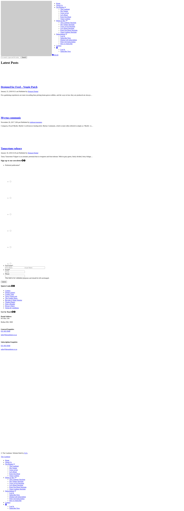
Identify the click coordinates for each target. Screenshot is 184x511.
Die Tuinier (64, 11)
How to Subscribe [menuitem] (15, 501)
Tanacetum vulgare (11, 148)
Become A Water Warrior (13, 300)
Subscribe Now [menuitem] (14, 495)
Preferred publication (12, 165)
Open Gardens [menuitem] (14, 476)
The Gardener (65, 9)
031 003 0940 (5, 331)
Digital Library (10, 292)
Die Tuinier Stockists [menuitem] (16, 481)
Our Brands (60, 7)
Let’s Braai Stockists (67, 28)
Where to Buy (61, 21)
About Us (59, 5)
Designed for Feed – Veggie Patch (19, 87)
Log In (62, 36)
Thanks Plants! (10, 302)
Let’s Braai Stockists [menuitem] (16, 485)
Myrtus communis (11, 117)
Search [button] (24, 57)
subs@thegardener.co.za (9, 349)
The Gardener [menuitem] (14, 466)
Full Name (9, 265)
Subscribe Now (65, 38)
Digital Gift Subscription (68, 40)
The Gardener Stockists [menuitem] (17, 479)
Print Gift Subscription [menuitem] (16, 499)
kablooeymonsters (36, 122)
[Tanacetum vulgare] (17, 144)
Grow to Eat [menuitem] (13, 470)
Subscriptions (61, 34)
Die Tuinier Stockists (67, 24)
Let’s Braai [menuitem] (13, 472)
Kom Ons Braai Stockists (68, 30)
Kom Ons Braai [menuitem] (14, 474)
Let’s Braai (64, 15)
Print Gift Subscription (67, 42)
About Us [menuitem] (8, 462)
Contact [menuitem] (7, 502)
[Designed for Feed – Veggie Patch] (17, 82)
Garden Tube (9, 294)
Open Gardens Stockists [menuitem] (17, 489)
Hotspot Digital (33, 91)
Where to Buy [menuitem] (10, 478)
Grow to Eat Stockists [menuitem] (16, 483)
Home (58, 3)
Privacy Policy (10, 306)
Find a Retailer (10, 304)
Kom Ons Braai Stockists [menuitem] (17, 487)
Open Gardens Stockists (68, 32)
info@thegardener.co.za (9, 335)
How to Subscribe (66, 44)
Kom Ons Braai (65, 17)
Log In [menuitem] (11, 493)
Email (7, 270)
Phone (7, 274)
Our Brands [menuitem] (9, 464)
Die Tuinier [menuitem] (13, 468)
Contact (58, 46)
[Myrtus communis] (17, 113)
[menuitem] (6, 504)
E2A (25, 453)
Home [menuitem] (7, 460)
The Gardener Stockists (68, 23)
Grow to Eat (64, 13)
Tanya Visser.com (11, 296)
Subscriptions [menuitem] (10, 491)
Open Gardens (65, 19)
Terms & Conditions (12, 308)
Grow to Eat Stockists (67, 26)
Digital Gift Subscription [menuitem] (17, 497)
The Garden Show (11, 298)
